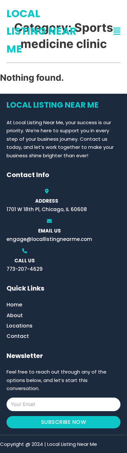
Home (14, 304)
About (15, 315)
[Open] (116, 31)
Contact (18, 336)
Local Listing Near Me (42, 31)
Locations (20, 325)
